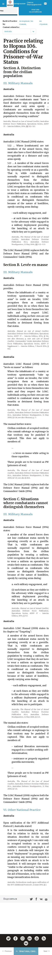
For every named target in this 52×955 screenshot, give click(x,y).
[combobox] (4, 31)
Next (45, 951)
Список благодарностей (34, 3)
